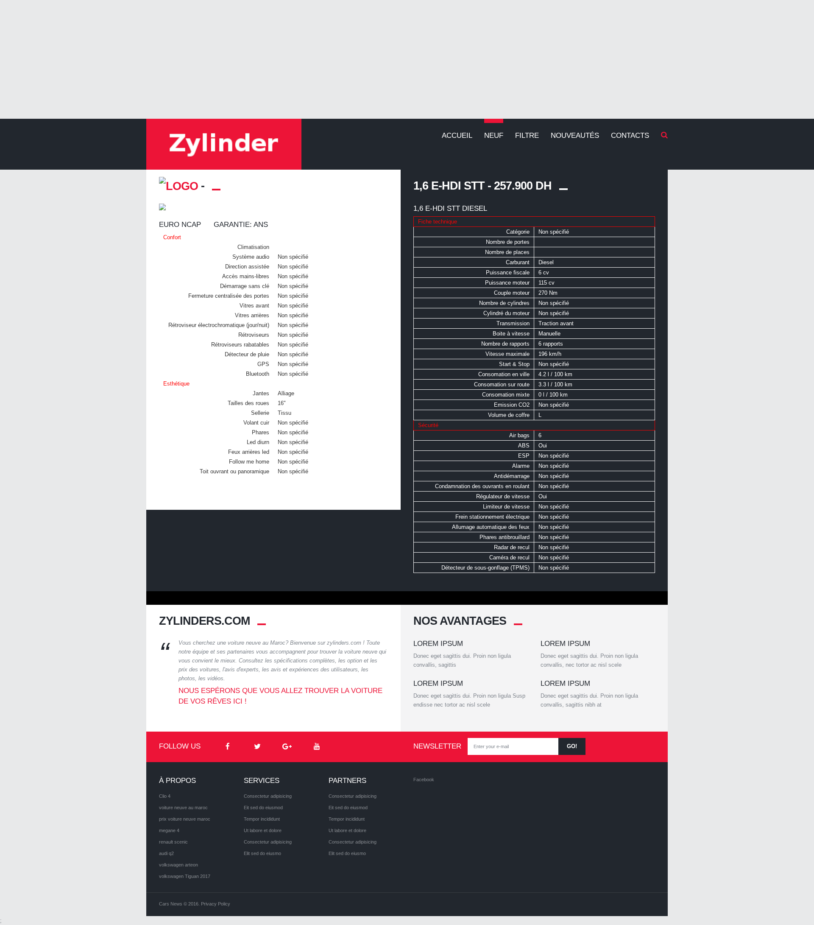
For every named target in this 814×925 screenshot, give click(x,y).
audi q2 (166, 853)
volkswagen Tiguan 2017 (184, 876)
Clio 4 (164, 796)
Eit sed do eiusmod (263, 807)
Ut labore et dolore (263, 830)
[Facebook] (228, 747)
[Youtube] (317, 747)
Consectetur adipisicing (268, 796)
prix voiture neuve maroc (184, 819)
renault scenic (173, 841)
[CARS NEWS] (223, 144)
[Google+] (287, 747)
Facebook (423, 779)
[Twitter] (257, 747)
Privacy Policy (215, 903)
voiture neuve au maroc (183, 807)
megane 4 (169, 830)
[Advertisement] (407, 59)
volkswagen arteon (178, 864)
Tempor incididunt (262, 819)
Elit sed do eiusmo (262, 853)
